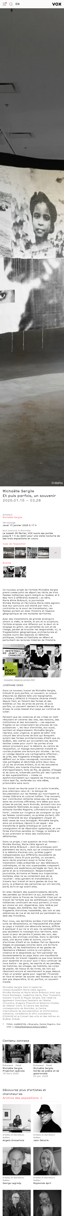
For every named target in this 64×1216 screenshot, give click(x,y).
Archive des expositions (21, 1098)
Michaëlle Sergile (12, 517)
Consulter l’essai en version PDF (19, 680)
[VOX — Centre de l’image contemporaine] (56, 4)
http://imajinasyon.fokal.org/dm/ (30, 1027)
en (17, 4)
